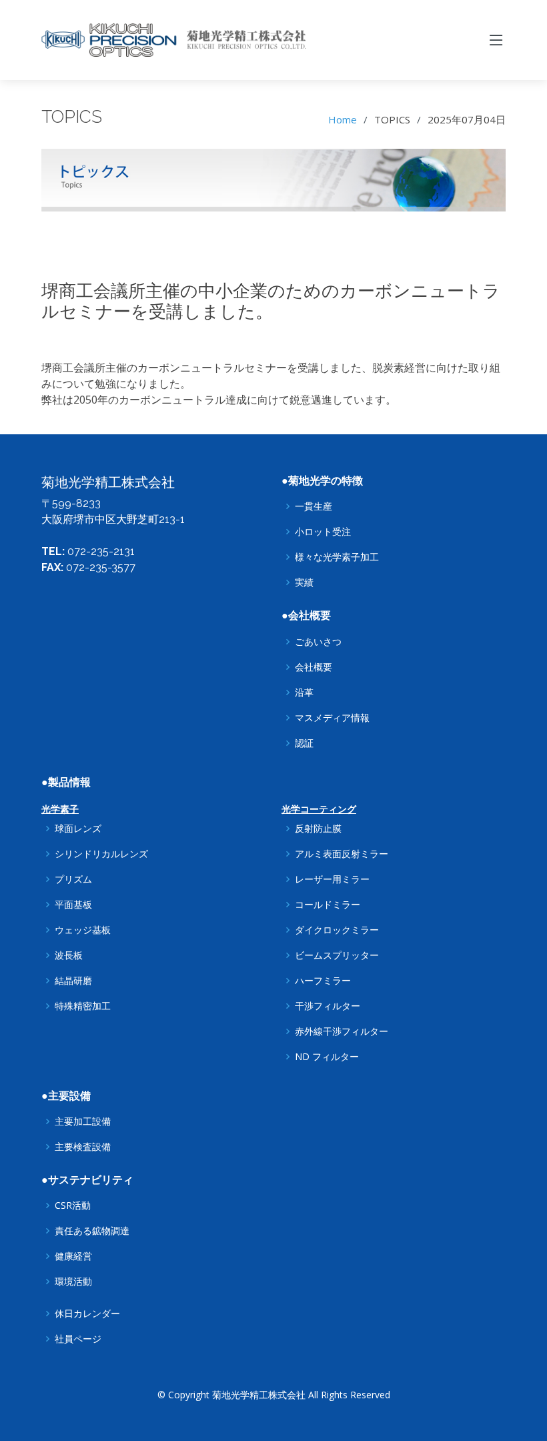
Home (342, 119)
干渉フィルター (327, 1006)
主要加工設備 (83, 1121)
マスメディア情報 (332, 718)
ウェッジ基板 (83, 930)
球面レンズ (78, 828)
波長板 (69, 955)
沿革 (304, 692)
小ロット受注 (323, 531)
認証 (304, 743)
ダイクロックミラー (337, 930)
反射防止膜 (318, 828)
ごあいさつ (318, 641)
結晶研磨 (73, 980)
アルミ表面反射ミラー (341, 854)
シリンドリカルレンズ (101, 854)
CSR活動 (73, 1205)
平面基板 (73, 904)
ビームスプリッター (337, 955)
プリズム (73, 879)
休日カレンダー (87, 1313)
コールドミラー (327, 904)
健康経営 (73, 1256)
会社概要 (313, 667)
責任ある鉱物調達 (92, 1231)
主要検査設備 (83, 1146)
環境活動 (73, 1281)
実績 (304, 582)
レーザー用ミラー (332, 879)
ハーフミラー (323, 980)
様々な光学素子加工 (337, 557)
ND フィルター (327, 1056)
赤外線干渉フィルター (341, 1031)
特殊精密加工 (83, 1006)
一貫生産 (313, 506)
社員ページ (78, 1339)
